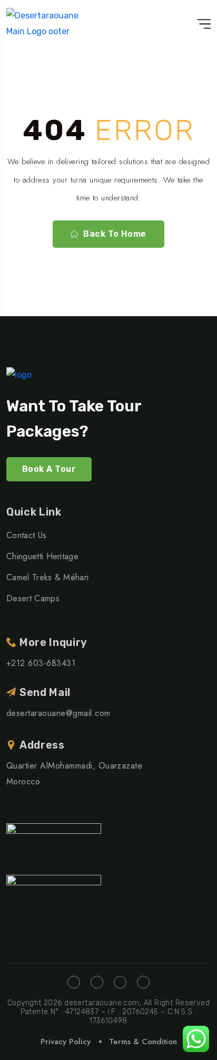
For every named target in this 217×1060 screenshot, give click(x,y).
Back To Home (114, 234)
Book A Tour (49, 469)
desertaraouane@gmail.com (58, 713)
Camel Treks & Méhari (47, 577)
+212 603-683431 (40, 663)
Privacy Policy (66, 1041)
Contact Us (26, 535)
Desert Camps (33, 598)
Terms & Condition (143, 1041)
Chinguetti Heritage (42, 556)
